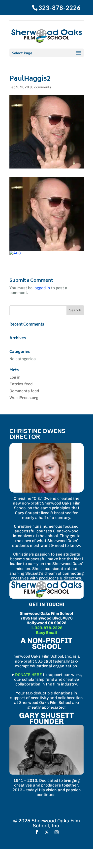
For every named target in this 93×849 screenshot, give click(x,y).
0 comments (41, 87)
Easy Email (46, 632)
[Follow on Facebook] (37, 832)
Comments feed (24, 391)
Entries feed (20, 384)
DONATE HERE (28, 674)
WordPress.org (23, 397)
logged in (41, 287)
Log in (15, 377)
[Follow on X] (47, 832)
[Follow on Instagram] (57, 832)
